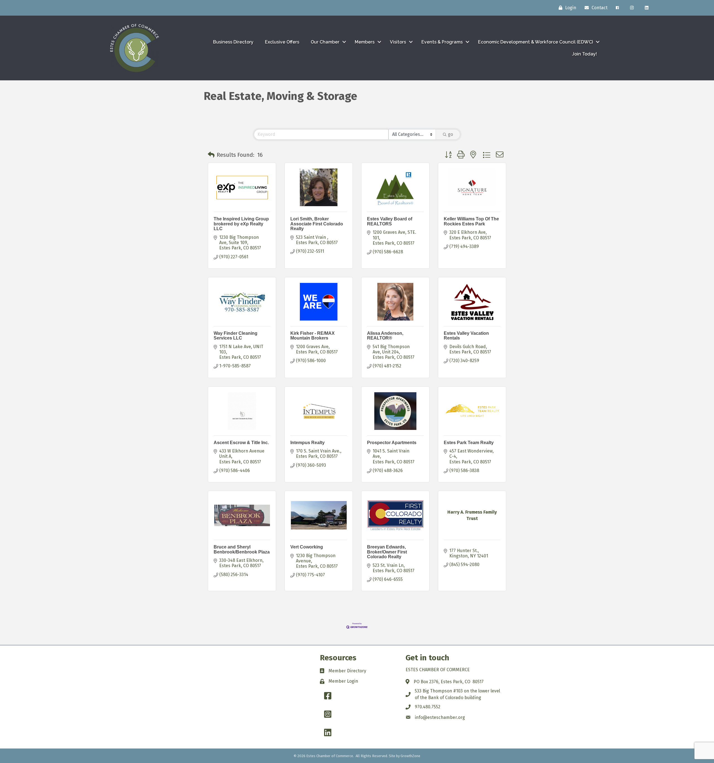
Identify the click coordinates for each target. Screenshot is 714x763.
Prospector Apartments (391, 442)
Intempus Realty (307, 442)
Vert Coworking (306, 547)
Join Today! (584, 54)
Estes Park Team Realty (469, 442)
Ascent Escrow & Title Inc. (241, 442)
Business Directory (233, 42)
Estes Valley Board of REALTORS (389, 221)
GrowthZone (410, 756)
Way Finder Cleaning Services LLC (235, 336)
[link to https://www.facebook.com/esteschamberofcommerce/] (617, 8)
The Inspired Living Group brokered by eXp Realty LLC (241, 223)
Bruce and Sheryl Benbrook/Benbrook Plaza (242, 549)
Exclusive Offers (282, 42)
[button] (211, 155)
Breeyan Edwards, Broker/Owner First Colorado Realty (387, 552)
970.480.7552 (427, 706)
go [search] (450, 134)
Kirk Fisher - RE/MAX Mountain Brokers (312, 336)
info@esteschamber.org (440, 717)
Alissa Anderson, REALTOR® (385, 336)
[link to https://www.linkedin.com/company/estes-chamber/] (646, 8)
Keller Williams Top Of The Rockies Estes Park (471, 221)
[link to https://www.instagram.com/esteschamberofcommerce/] (631, 8)
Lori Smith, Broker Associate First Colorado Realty (316, 223)
